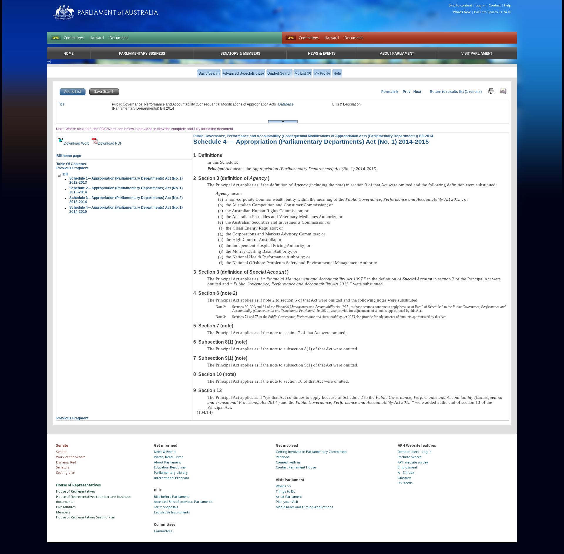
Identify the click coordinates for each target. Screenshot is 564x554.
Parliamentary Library (171, 472)
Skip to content (460, 5)
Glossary (404, 478)
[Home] (69, 53)
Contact (495, 5)
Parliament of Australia (105, 12)
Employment (407, 467)
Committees (74, 37)
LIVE (56, 38)
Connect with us (288, 462)
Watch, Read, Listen (169, 457)
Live (291, 38)
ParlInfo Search (410, 457)
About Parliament (167, 462)
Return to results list (447, 92)
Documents (119, 37)
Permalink (389, 92)
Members (63, 512)
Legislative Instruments (172, 512)
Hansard (97, 37)
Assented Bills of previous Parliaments (183, 501)
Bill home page (68, 156)
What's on (283, 486)
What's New (462, 12)
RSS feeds (405, 483)
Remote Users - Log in (415, 451)
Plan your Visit (287, 501)
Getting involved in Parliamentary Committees (311, 451)
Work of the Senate (70, 457)
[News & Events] (322, 53)
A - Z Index (406, 472)
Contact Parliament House (296, 467)
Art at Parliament (289, 496)
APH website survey (413, 462)
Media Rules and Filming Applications (304, 507)
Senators (63, 467)
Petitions (282, 457)
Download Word (77, 143)
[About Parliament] (397, 53)
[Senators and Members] (240, 53)
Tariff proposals (166, 507)
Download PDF (110, 143)
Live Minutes (65, 507)
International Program (171, 478)
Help (507, 5)
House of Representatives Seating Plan (85, 517)
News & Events (165, 451)
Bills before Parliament (171, 496)
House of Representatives (75, 491)
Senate (61, 451)
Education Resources (170, 467)
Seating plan (65, 472)
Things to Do (286, 491)
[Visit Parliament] (477, 53)
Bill (65, 174)
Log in (480, 5)
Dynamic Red (66, 462)
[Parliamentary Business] (142, 53)
